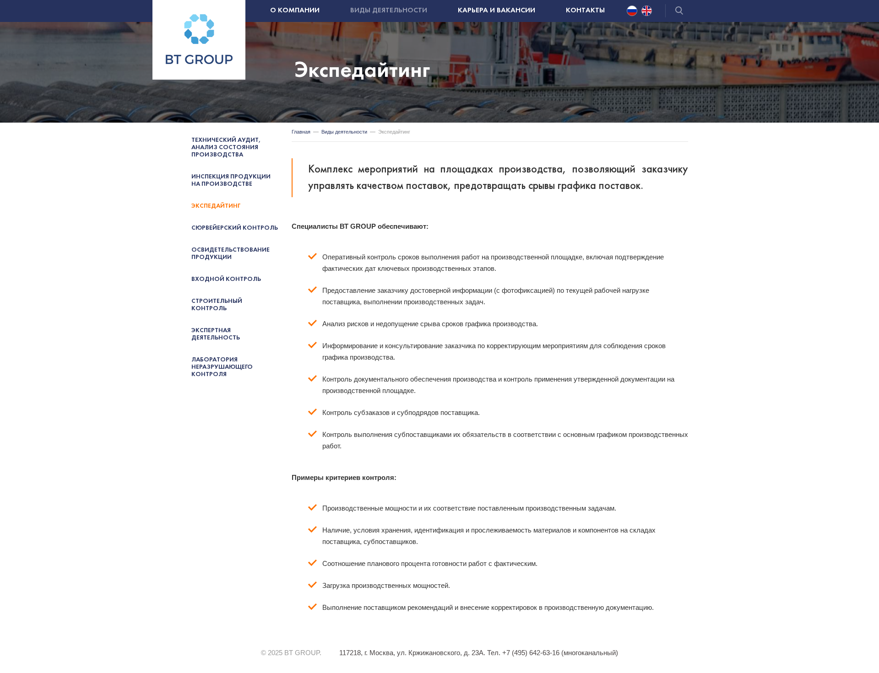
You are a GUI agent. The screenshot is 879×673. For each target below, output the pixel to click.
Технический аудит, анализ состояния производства (226, 147)
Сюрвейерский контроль (234, 228)
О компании (295, 10)
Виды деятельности (388, 10)
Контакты (585, 10)
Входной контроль (226, 279)
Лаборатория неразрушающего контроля (222, 367)
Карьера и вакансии (496, 10)
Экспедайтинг (215, 206)
